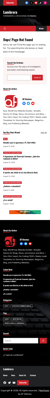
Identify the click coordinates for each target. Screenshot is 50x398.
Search (37, 77)
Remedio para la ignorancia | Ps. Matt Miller (19, 142)
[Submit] (43, 340)
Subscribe (23, 382)
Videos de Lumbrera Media (12, 153)
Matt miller (17, 319)
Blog (5, 139)
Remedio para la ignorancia (15, 323)
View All (44, 133)
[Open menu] (4, 28)
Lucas (7, 319)
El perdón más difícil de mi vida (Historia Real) (20, 172)
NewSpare (44, 390)
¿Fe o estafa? (8, 200)
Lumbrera (10, 12)
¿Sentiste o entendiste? (12, 186)
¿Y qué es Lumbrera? (13, 355)
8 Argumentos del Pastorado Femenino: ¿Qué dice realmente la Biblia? (21, 157)
